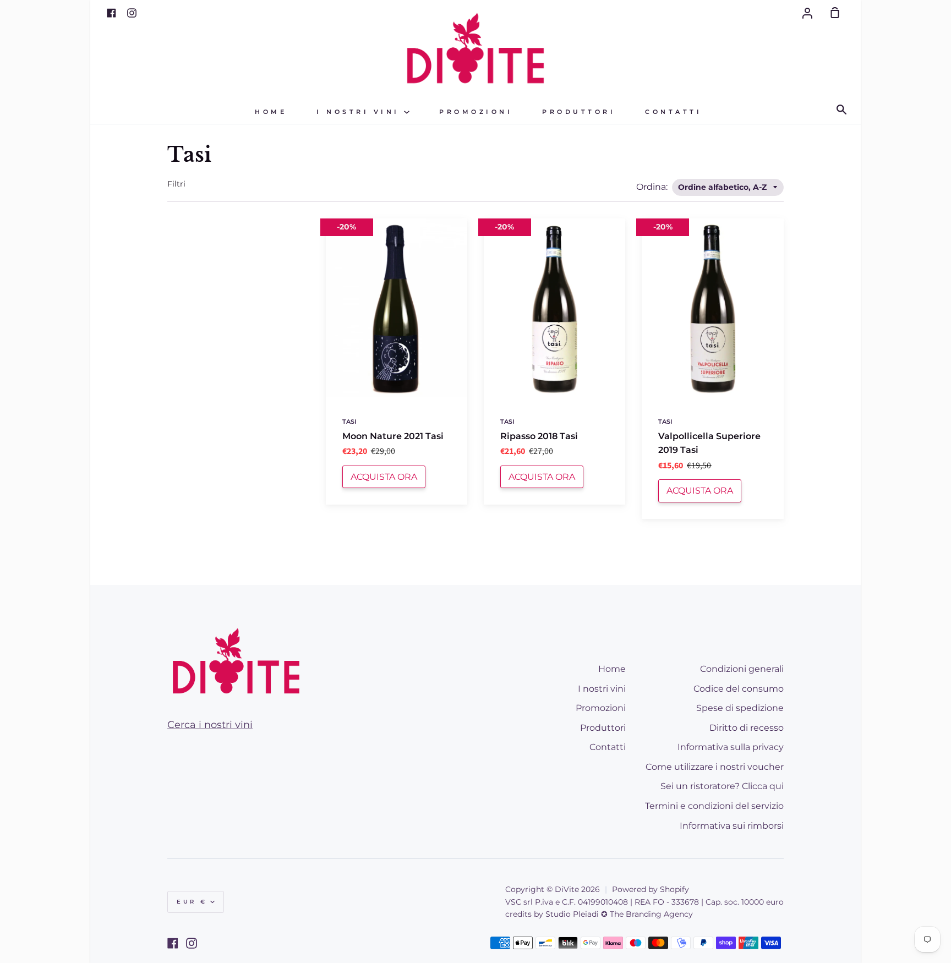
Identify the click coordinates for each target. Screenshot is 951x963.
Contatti (673, 112)
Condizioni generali (742, 669)
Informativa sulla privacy (730, 747)
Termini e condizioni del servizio (714, 806)
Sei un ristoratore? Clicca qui (722, 786)
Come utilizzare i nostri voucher (715, 767)
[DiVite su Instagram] (191, 943)
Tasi (349, 421)
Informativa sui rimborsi (732, 825)
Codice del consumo (738, 688)
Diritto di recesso (746, 728)
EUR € (192, 901)
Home (271, 112)
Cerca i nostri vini (210, 725)
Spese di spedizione (740, 708)
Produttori (578, 112)
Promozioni (475, 112)
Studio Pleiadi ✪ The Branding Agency (619, 914)
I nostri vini (360, 112)
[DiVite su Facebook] (172, 943)
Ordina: (653, 187)
